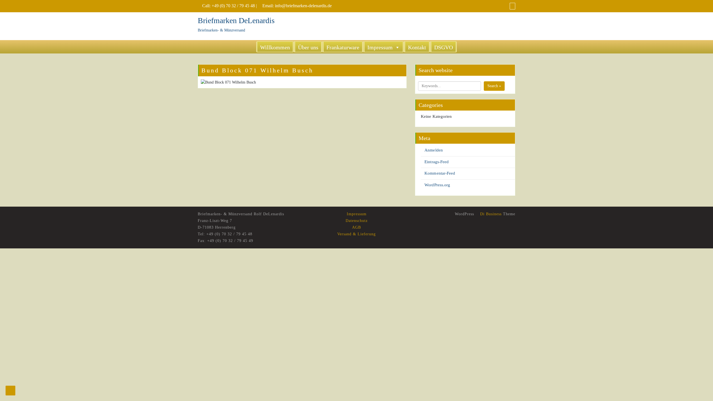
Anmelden (433, 150)
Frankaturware (342, 47)
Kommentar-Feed (439, 173)
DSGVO (443, 47)
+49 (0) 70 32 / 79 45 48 (233, 5)
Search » (494, 86)
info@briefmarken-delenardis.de (303, 5)
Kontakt (417, 47)
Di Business (490, 214)
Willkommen (275, 47)
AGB (356, 227)
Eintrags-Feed (436, 162)
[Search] (512, 6)
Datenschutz (357, 221)
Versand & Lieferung (356, 234)
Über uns (308, 47)
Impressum (380, 47)
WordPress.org (437, 185)
